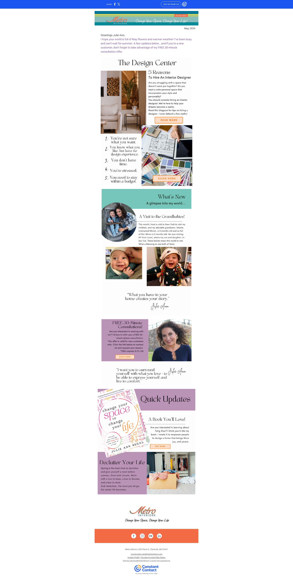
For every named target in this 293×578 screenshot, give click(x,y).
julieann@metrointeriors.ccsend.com (145, 561)
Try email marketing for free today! (147, 573)
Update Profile (133, 558)
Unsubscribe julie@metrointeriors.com (146, 554)
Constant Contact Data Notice (153, 558)
